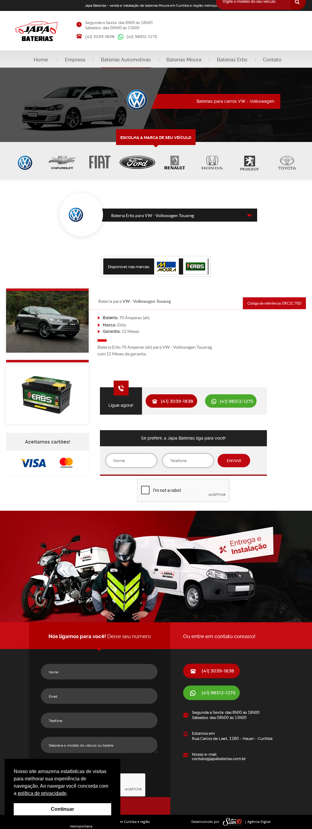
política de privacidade (42, 793)
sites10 (232, 822)
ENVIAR (234, 460)
